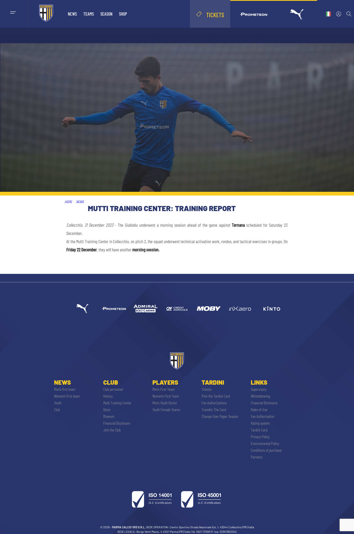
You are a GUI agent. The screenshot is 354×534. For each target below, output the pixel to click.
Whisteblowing (260, 395)
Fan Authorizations (214, 402)
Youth (57, 402)
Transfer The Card (214, 409)
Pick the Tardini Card (216, 395)
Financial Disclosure (116, 423)
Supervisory (259, 389)
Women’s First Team (165, 395)
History (108, 395)
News (72, 13)
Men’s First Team (163, 389)
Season (106, 13)
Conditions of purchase (266, 450)
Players (165, 382)
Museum (108, 416)
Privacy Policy (260, 436)
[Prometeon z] (114, 309)
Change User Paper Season (220, 416)
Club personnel (113, 389)
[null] (145, 309)
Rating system (260, 423)
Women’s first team (67, 395)
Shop (123, 13)
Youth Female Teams (166, 409)
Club (57, 409)
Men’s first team (64, 389)
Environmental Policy (265, 443)
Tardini (213, 382)
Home (68, 201)
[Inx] (240, 309)
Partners (256, 456)
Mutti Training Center (117, 402)
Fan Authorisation (262, 416)
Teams (88, 13)
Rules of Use (259, 409)
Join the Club (112, 429)
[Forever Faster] (82, 309)
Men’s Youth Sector (164, 402)
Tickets (206, 389)
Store (106, 409)
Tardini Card (259, 429)
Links (259, 382)
